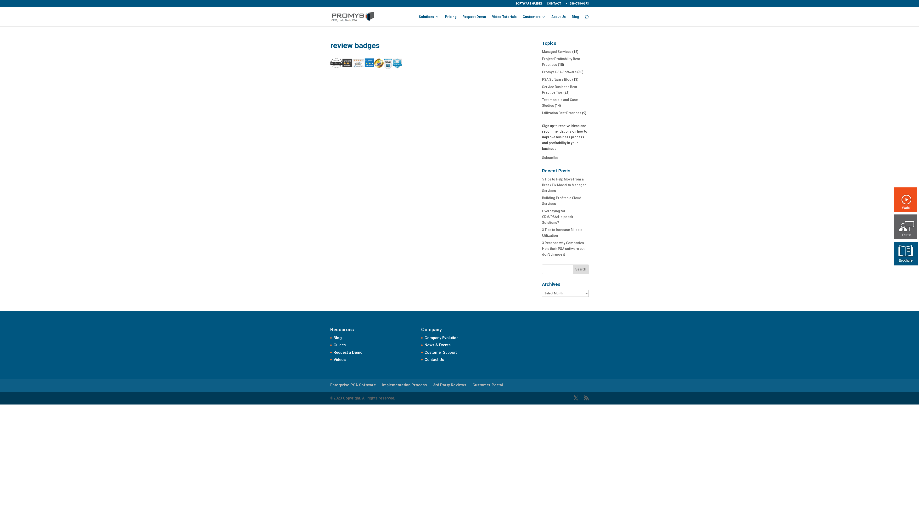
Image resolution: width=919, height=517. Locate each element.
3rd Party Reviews (449, 385)
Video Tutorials (504, 17)
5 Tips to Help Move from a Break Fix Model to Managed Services (564, 185)
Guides (340, 345)
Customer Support (441, 352)
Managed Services (557, 52)
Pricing (451, 17)
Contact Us (434, 359)
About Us (558, 17)
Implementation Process (404, 385)
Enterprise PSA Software (353, 385)
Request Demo (474, 17)
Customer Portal (487, 385)
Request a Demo (348, 352)
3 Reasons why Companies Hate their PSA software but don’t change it (563, 248)
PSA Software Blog (557, 79)
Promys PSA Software (559, 72)
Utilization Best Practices (561, 113)
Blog (575, 17)
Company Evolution (442, 338)
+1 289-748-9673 (577, 3)
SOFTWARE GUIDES (529, 3)
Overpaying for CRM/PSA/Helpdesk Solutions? (557, 217)
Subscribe (550, 158)
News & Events (438, 345)
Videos (340, 359)
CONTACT (554, 3)
